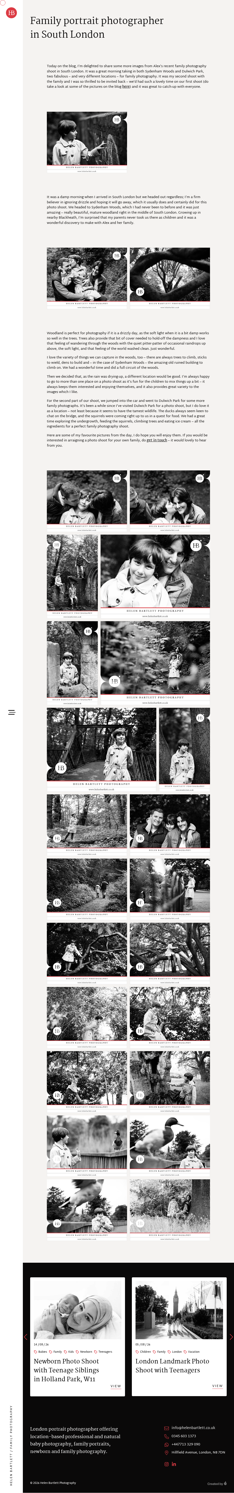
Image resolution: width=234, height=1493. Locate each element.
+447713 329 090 (186, 1445)
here (126, 87)
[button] (26, 1337)
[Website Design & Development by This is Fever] (217, 1483)
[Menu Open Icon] (11, 711)
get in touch (157, 441)
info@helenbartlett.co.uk (193, 1428)
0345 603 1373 (184, 1436)
